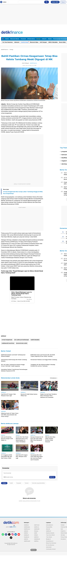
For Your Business (8, 42)
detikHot (26, 533)
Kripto (50, 38)
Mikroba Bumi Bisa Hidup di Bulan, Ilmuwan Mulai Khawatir (50, 439)
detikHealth (36, 529)
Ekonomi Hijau (34, 42)
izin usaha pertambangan (21, 339)
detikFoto (36, 537)
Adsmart (16, 42)
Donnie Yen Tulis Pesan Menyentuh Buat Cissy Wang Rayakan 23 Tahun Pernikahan (22, 439)
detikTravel (36, 525)
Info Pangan (43, 42)
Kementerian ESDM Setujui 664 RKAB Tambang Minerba (14, 360)
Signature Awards (50, 533)
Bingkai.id (48, 539)
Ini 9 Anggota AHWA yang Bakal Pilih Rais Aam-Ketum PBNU (6, 456)
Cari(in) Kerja (24, 42)
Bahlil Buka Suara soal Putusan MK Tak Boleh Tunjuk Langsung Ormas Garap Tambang (42, 355)
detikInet (26, 531)
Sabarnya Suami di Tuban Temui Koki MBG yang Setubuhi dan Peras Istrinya (9, 415)
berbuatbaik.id (49, 525)
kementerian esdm (21, 343)
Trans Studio (49, 537)
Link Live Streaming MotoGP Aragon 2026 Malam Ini (7, 438)
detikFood (36, 527)
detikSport (26, 535)
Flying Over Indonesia (51, 543)
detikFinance (4, 49)
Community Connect (51, 549)
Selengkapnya (53, 378)
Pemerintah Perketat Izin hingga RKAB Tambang (43, 359)
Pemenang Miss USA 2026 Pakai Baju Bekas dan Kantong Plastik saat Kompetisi (36, 457)
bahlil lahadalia (35, 339)
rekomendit (48, 547)
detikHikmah (37, 539)
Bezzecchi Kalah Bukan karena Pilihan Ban (29, 394)
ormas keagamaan (7, 339)
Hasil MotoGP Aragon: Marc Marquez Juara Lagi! (8, 394)
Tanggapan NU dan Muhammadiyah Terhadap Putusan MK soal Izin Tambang (42, 365)
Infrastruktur (31, 38)
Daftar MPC (55, 2)
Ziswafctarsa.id (49, 541)
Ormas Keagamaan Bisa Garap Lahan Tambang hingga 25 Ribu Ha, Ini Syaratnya (23, 192)
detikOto (26, 539)
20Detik (36, 535)
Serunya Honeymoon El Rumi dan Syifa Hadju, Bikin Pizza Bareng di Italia (36, 439)
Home (7, 38)
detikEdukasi (27, 527)
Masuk (63, 2)
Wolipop (36, 531)
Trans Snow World (50, 535)
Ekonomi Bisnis (14, 38)
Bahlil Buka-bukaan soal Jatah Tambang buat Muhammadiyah (13, 355)
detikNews (26, 525)
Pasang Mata (49, 527)
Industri (44, 38)
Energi (38, 38)
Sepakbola (26, 537)
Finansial (23, 38)
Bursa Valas (62, 42)
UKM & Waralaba (53, 42)
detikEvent (48, 531)
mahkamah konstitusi (8, 343)
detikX (35, 533)
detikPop (36, 541)
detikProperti (27, 541)
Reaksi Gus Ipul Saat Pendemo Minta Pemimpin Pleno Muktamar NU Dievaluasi (48, 395)
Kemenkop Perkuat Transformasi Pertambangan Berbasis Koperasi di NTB (14, 370)
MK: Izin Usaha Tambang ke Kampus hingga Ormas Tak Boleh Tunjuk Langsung (13, 365)
